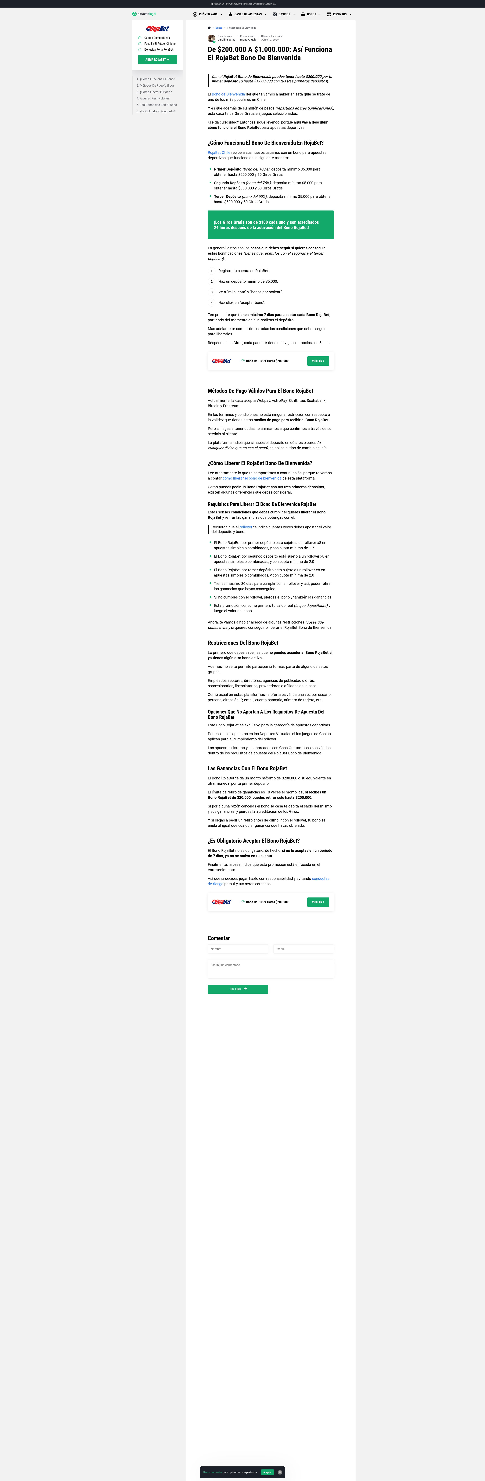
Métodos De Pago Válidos (157, 85)
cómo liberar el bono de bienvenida (252, 478)
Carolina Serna (226, 39)
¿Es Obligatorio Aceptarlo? (157, 111)
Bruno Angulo (248, 39)
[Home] (209, 28)
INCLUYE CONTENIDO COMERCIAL (260, 3)
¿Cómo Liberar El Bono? (156, 92)
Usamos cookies (212, 1472)
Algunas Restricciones (154, 98)
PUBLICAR (235, 989)
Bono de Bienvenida (228, 94)
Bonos (219, 28)
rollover (246, 527)
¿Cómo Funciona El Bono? (157, 79)
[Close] (280, 1472)
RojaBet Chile (219, 152)
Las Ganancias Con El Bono (158, 105)
